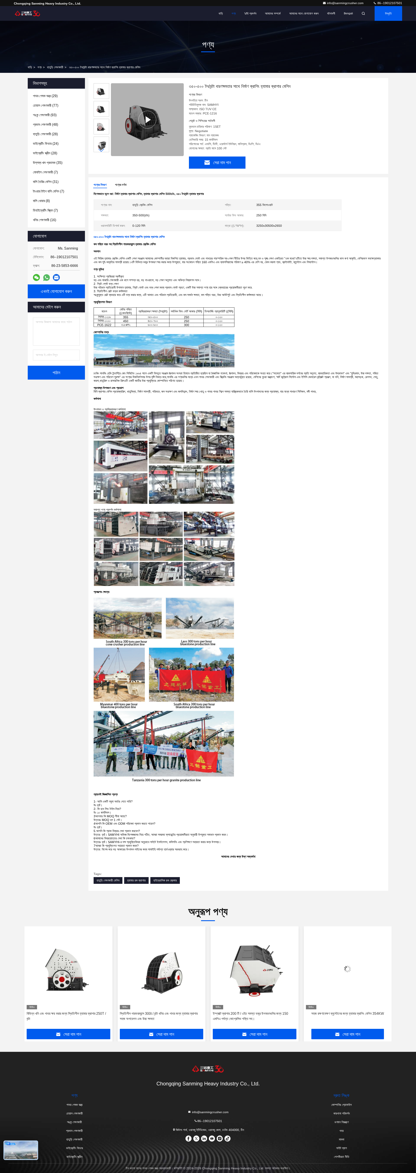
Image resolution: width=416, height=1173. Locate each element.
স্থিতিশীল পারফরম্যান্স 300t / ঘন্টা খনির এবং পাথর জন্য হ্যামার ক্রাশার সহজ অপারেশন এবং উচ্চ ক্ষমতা (65, 1016)
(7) (45, 172)
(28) (45, 134)
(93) (45, 115)
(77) (45, 105)
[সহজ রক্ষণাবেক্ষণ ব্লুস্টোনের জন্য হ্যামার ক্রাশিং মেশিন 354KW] (254, 968)
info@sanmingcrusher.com (345, 3)
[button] (101, 150)
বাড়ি (221, 13)
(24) (45, 143)
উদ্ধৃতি (388, 13)
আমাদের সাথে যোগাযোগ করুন (303, 13)
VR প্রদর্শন (250, 13)
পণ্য (234, 13)
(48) (45, 124)
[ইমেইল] (56, 277)
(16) (44, 220)
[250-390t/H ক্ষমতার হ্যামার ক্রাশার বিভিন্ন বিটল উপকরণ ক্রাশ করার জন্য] (348, 968)
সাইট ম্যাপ (341, 1148)
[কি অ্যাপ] (46, 277)
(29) (45, 96)
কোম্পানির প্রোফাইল (341, 1104)
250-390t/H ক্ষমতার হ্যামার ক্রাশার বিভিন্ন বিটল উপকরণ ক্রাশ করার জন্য (345, 1016)
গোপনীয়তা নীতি (341, 1156)
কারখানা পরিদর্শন (341, 1113)
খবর (342, 1130)
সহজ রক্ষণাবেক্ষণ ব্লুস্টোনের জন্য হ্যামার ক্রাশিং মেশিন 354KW (254, 1013)
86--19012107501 (389, 3)
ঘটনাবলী (331, 13)
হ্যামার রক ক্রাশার (136, 880)
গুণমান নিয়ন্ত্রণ (342, 1122)
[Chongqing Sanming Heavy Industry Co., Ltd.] (27, 13)
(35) (47, 163)
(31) (45, 182)
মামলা (341, 1139)
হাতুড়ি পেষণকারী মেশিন (108, 880)
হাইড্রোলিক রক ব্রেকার (165, 880)
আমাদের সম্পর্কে (273, 13)
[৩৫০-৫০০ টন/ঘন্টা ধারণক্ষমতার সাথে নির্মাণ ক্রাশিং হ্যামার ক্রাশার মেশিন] (147, 119)
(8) (41, 201)
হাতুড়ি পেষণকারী (55, 67)
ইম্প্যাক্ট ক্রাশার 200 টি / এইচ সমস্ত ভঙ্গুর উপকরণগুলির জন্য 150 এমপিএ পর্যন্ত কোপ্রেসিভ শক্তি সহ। (157, 1016)
